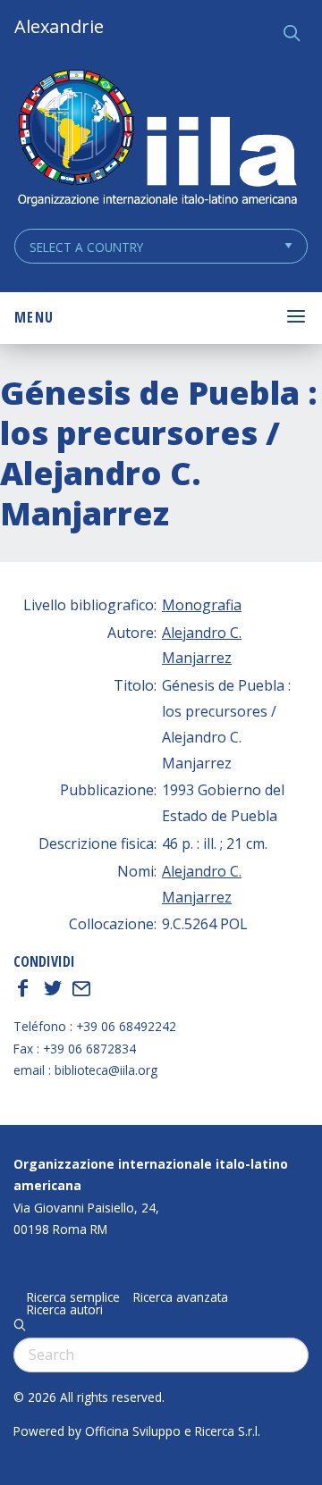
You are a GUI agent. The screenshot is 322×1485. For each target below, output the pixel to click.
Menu (34, 317)
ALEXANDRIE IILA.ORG (156, 140)
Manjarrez (197, 657)
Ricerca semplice (73, 1297)
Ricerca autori (65, 1310)
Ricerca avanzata (180, 1297)
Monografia (202, 605)
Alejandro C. (202, 632)
